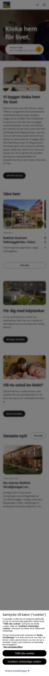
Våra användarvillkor (13, 647)
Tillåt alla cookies (24, 653)
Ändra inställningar (16, 670)
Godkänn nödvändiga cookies (24, 661)
